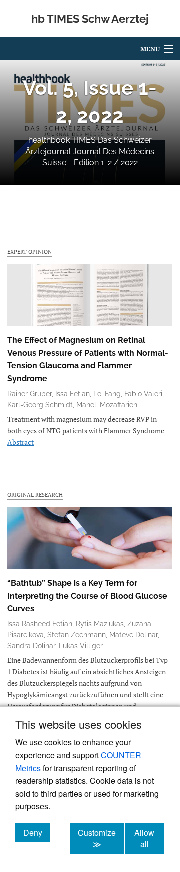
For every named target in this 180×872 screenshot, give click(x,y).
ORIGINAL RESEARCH (35, 494)
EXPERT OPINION (30, 251)
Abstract (21, 442)
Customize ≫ (101, 838)
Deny (37, 832)
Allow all (149, 838)
